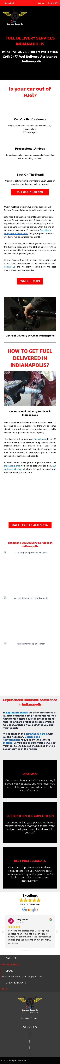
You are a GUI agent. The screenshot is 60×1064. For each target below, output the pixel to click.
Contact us (9, 267)
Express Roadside (17, 712)
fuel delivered (40, 439)
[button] (57, 17)
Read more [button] (13, 943)
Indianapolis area (12, 466)
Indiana (7, 743)
